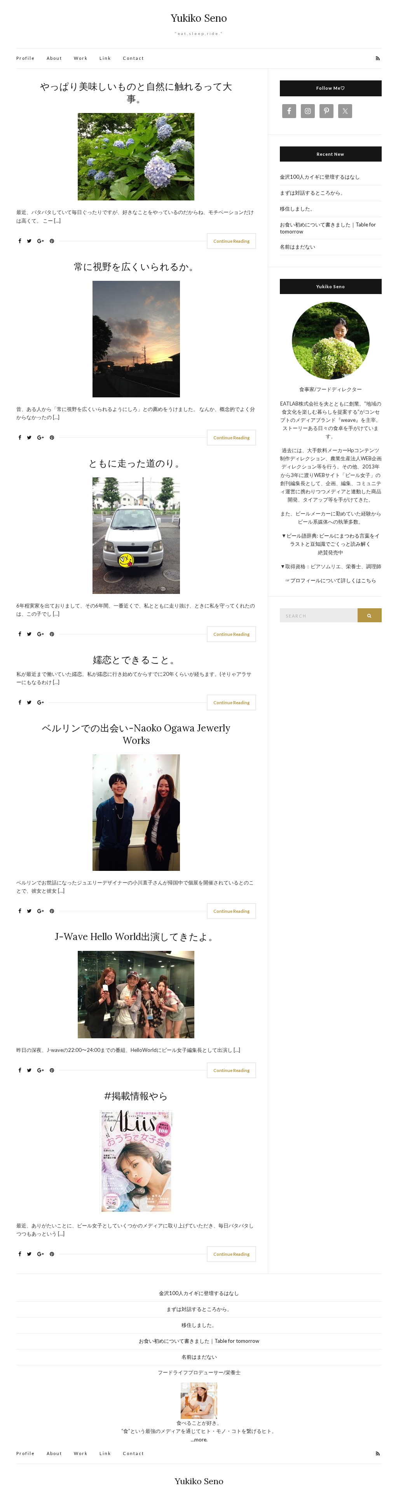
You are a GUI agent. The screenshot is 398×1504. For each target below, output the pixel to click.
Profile (25, 58)
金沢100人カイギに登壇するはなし (320, 177)
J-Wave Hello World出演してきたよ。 (136, 937)
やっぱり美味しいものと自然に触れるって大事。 (136, 92)
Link (105, 58)
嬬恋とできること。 (136, 660)
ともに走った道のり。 (136, 463)
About (54, 58)
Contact (133, 58)
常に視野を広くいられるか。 (136, 267)
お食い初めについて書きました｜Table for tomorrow (328, 228)
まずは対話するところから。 (313, 193)
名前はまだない (297, 247)
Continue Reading (231, 241)
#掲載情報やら (136, 1096)
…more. (199, 1439)
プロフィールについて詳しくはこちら (333, 580)
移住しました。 (297, 208)
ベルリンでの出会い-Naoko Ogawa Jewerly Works (136, 734)
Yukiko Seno (199, 18)
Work (81, 58)
